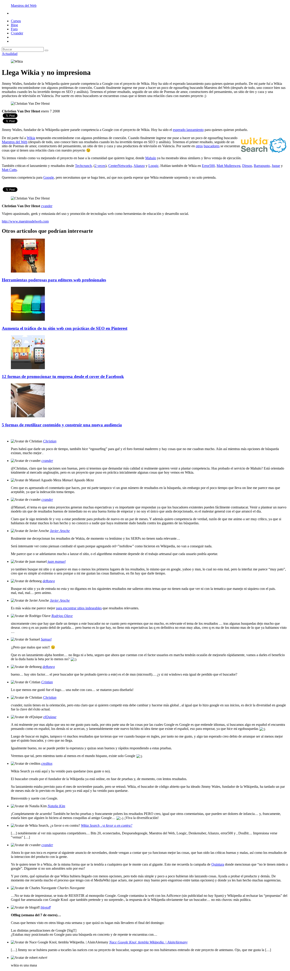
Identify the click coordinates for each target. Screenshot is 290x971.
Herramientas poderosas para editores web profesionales (54, 280)
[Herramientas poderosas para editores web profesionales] (28, 271)
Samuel (46, 639)
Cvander (17, 33)
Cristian (47, 682)
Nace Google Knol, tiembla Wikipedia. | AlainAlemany (148, 942)
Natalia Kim (56, 806)
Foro (14, 29)
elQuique (49, 717)
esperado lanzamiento (188, 130)
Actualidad (9, 54)
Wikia (31, 138)
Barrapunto (262, 166)
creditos (46, 763)
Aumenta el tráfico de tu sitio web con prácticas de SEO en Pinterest (64, 328)
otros (199, 146)
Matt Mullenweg (228, 166)
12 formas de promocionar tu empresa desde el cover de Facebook (63, 376)
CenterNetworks (120, 166)
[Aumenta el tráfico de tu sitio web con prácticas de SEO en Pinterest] (28, 319)
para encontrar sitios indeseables (79, 608)
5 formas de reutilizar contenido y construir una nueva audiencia (62, 425)
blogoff (46, 907)
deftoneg (49, 581)
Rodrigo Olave (62, 616)
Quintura (217, 864)
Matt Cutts (9, 170)
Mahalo (150, 158)
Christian (49, 441)
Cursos (16, 21)
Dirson (247, 166)
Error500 (208, 166)
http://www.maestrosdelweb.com (25, 221)
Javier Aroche (60, 531)
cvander (47, 461)
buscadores (212, 146)
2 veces (100, 166)
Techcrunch (83, 166)
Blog (14, 25)
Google (48, 177)
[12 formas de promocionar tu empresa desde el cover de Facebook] (28, 368)
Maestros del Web (23, 5)
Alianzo (139, 166)
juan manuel (56, 561)
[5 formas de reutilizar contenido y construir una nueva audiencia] (28, 416)
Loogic (153, 166)
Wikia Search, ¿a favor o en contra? (106, 825)
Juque (276, 166)
